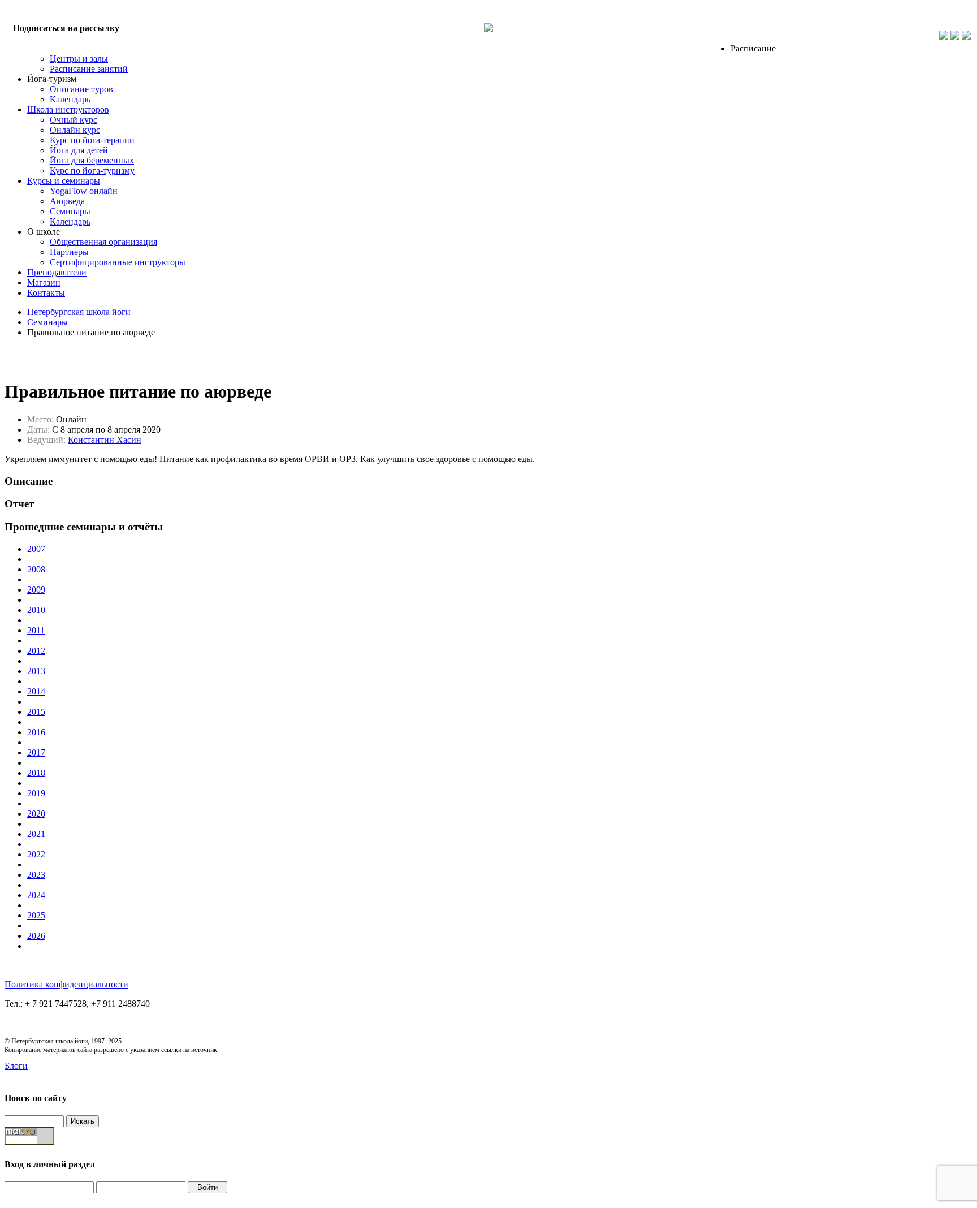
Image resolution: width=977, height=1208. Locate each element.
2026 (36, 935)
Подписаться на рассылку (66, 28)
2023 (36, 874)
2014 (36, 691)
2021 (36, 834)
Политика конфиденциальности (66, 984)
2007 (36, 549)
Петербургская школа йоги (79, 312)
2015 (36, 712)
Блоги (16, 1066)
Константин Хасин (104, 440)
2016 (36, 732)
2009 (36, 589)
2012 (36, 650)
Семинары (47, 322)
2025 (36, 915)
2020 (36, 813)
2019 (36, 793)
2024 (36, 895)
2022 (36, 854)
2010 (36, 610)
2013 (36, 671)
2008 (36, 569)
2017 (36, 752)
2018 (36, 773)
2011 (36, 630)
